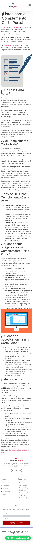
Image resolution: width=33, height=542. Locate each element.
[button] (29, 5)
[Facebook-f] (12, 470)
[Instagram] (20, 470)
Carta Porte (13, 450)
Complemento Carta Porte (12, 27)
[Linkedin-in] (16, 470)
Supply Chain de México (11, 45)
